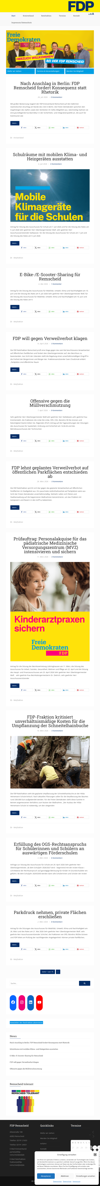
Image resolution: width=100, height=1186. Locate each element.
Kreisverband (28, 16)
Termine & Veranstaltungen (48, 71)
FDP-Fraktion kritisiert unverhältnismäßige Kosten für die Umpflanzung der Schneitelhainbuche (50, 721)
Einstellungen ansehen (85, 1176)
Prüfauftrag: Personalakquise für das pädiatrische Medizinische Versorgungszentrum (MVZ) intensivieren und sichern (50, 545)
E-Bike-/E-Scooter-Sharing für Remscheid (50, 276)
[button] (95, 1154)
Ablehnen (65, 1176)
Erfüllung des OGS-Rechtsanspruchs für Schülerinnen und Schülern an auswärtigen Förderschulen (50, 848)
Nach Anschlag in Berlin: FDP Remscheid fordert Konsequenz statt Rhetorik (50, 87)
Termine (62, 16)
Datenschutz (57, 1181)
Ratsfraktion (46, 16)
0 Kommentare (56, 97)
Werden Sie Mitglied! (75, 71)
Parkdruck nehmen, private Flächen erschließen (50, 914)
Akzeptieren (46, 1176)
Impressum (76, 1181)
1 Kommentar (56, 284)
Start (13, 16)
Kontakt (76, 16)
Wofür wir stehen (14, 71)
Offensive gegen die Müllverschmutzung (50, 403)
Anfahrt (43, 1143)
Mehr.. (15, 123)
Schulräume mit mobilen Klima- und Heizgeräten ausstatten (50, 156)
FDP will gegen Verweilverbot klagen (50, 338)
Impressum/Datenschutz (21, 22)
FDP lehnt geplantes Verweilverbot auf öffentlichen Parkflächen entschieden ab (50, 472)
